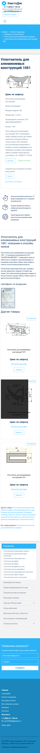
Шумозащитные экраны (12, 582)
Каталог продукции (9, 697)
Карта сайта (6, 725)
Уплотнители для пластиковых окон (14, 558)
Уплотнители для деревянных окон (14, 566)
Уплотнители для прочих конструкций (15, 577)
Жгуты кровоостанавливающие (15, 618)
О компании (6, 693)
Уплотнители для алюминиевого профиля (16, 551)
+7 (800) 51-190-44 (13, 7)
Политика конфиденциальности (15, 747)
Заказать (10, 161)
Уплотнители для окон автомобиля (14, 569)
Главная (5, 690)
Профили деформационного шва (15, 587)
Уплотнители (17, 508)
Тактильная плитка (27, 519)
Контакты (5, 711)
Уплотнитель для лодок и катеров (13, 574)
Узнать (9, 176)
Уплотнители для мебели (10, 564)
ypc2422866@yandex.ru (13, 11)
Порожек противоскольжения (12, 512)
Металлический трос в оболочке (17, 517)
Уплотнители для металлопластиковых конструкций (15, 555)
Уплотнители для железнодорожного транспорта (18, 572)
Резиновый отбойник (11, 598)
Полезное (5, 707)
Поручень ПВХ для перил (17, 515)
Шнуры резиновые (10, 608)
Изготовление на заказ (10, 704)
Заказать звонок (10, 14)
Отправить (20, 668)
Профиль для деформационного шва (20, 510)
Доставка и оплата (9, 700)
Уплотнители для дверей (10, 561)
